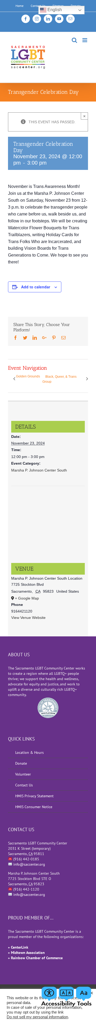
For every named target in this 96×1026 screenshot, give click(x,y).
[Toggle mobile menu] (85, 40)
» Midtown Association (26, 952)
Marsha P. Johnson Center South (39, 470)
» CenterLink (18, 947)
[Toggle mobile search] (74, 40)
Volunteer (23, 774)
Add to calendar (35, 286)
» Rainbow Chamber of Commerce (35, 957)
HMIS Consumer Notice (33, 806)
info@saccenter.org (29, 864)
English (54, 9)
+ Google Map (27, 598)
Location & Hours (29, 752)
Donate (21, 763)
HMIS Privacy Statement (34, 796)
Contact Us (24, 785)
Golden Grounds (28, 376)
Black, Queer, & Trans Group (59, 379)
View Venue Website (28, 617)
